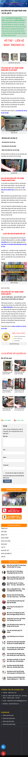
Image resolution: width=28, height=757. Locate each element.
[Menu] (2, 4)
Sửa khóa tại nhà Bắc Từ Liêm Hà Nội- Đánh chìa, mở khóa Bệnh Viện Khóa (16, 660)
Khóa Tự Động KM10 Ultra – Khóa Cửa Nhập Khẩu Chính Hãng (16, 590)
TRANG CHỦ (4, 528)
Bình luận (5, 436)
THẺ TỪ (3, 547)
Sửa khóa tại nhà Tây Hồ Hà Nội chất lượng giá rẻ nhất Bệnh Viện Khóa (16, 672)
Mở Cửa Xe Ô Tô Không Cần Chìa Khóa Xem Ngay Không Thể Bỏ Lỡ (16, 613)
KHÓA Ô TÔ (4, 535)
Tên (4, 449)
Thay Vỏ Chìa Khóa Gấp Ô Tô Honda (14, 631)
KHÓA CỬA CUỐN (5, 541)
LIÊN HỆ (3, 556)
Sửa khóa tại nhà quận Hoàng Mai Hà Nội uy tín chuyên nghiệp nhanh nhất (16, 642)
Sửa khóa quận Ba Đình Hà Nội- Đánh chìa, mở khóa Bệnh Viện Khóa (15, 666)
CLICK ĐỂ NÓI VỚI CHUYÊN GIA (13, 353)
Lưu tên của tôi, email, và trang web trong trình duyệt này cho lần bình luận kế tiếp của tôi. (13, 475)
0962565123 (17, 45)
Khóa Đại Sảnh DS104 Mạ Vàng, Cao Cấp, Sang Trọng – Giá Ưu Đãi (16, 595)
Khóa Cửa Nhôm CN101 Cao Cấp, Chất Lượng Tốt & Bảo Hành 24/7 (16, 578)
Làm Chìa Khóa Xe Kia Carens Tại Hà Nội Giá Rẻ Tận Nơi (16, 625)
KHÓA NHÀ (4, 544)
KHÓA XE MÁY (5, 538)
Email (4, 457)
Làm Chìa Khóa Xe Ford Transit (15, 636)
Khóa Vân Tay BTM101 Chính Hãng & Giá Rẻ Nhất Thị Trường (16, 566)
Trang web (5, 465)
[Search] (26, 3)
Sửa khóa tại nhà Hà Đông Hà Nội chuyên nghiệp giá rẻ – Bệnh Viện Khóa (16, 678)
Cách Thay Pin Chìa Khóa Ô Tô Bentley (15, 607)
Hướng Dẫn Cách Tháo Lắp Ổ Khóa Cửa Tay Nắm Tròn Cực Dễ (16, 619)
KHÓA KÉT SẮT (5, 550)
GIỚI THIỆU (4, 531)
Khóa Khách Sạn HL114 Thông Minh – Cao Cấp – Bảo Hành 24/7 (16, 584)
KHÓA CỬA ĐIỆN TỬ (6, 553)
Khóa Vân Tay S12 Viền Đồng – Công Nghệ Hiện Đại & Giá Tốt (15, 572)
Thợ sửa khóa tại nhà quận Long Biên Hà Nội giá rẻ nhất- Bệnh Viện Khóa (16, 654)
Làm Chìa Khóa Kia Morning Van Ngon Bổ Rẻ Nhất (15, 601)
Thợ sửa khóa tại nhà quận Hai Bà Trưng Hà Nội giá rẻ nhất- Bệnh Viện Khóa (16, 648)
